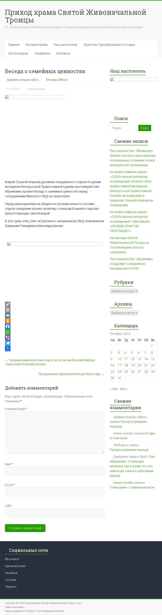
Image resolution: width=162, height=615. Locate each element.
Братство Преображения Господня (109, 45)
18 (126, 365)
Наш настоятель (65, 45)
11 (126, 359)
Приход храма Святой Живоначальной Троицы (75, 15)
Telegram (11, 586)
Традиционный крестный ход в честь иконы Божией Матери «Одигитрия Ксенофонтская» (50, 362)
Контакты (63, 53)
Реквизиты (42, 53)
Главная (13, 45)
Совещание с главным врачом (132, 487)
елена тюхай (122, 482)
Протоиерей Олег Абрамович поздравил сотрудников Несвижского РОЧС (131, 263)
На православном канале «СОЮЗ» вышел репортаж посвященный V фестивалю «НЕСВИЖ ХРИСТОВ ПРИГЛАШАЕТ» (130, 221)
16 (112, 365)
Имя (9, 464)
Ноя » (124, 389)
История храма (37, 45)
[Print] (55, 310)
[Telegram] (55, 343)
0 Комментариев (36, 89)
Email (10, 485)
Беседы (51, 80)
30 (112, 378)
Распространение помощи (129, 450)
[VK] (55, 315)
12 (133, 359)
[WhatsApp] (55, 332)
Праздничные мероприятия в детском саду (72, 374)
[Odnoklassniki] (55, 321)
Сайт (8, 506)
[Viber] (55, 337)
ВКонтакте (12, 559)
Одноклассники (15, 566)
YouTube (10, 579)
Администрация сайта (22, 80)
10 (120, 359)
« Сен (114, 389)
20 (139, 365)
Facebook (11, 573)
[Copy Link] (55, 304)
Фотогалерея (18, 53)
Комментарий (16, 409)
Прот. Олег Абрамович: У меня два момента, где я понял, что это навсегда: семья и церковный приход (132, 466)
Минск (63, 80)
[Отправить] (55, 348)
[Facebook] (55, 326)
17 (120, 365)
